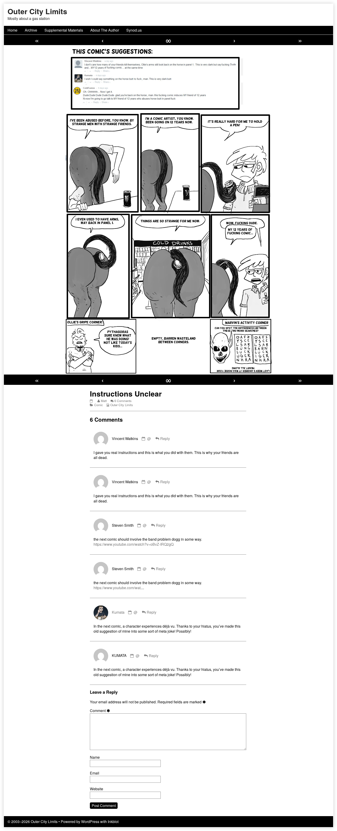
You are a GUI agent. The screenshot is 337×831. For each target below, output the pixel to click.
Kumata (118, 612)
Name (95, 757)
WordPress (90, 821)
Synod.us (134, 30)
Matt (104, 401)
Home (12, 30)
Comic (98, 405)
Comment (100, 710)
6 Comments (123, 401)
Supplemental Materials (63, 30)
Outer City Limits (121, 405)
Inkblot (113, 821)
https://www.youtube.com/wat (117, 587)
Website (96, 788)
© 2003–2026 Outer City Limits (33, 821)
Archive (31, 30)
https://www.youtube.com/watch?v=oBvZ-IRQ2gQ (134, 544)
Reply (165, 438)
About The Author (104, 30)
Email (94, 773)
